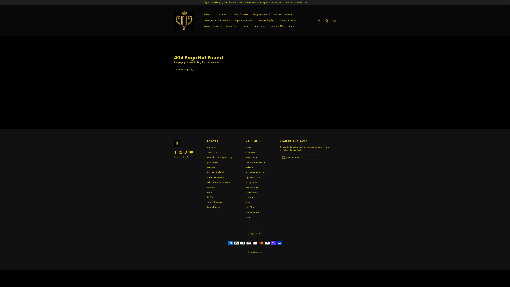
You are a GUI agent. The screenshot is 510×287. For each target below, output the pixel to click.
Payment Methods (215, 172)
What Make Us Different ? (219, 182)
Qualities (211, 187)
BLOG (210, 197)
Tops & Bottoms (244, 20)
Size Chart (212, 152)
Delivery (211, 167)
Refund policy (213, 207)
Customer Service (215, 177)
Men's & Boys (288, 20)
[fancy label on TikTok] (186, 152)
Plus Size (260, 26)
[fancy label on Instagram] (180, 152)
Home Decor (212, 26)
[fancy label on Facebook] (175, 152)
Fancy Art (231, 26)
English (253, 233)
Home (207, 14)
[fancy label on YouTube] (191, 152)
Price (209, 192)
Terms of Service (215, 202)
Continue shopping (183, 69)
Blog (291, 26)
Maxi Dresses (241, 14)
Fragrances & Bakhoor (266, 14)
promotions (212, 162)
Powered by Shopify (181, 157)
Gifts (246, 26)
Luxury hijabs (267, 20)
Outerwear (221, 14)
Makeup (289, 14)
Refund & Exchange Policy (219, 157)
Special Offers (277, 26)
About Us (211, 147)
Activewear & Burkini (216, 20)
